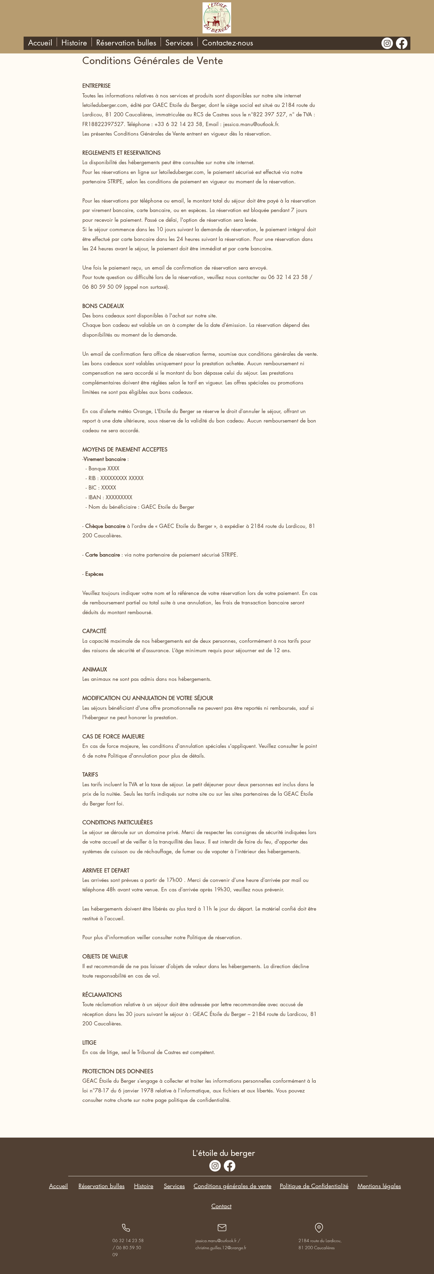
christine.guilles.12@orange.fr (220, 1247)
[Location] (319, 1228)
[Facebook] (401, 43)
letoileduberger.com (104, 104)
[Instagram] (387, 43)
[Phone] (126, 1228)
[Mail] (222, 1228)
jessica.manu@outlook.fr (215, 1240)
